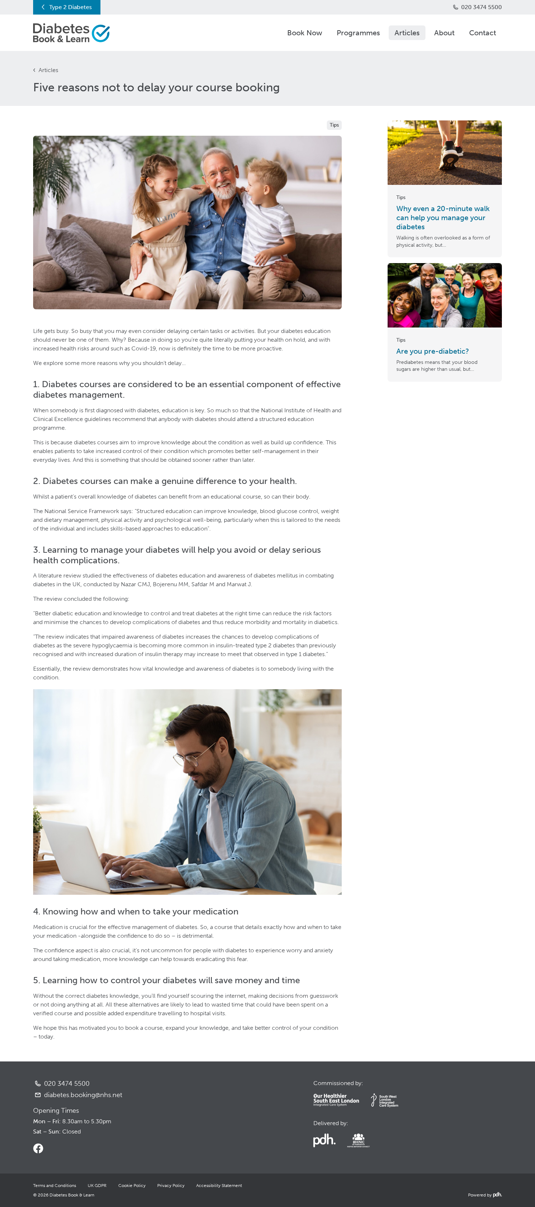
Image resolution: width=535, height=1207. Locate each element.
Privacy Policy (171, 1185)
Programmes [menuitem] (358, 32)
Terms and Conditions (54, 1185)
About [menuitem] (444, 32)
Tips (334, 125)
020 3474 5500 (481, 7)
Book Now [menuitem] (304, 32)
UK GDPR (97, 1185)
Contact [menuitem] (482, 32)
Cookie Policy (132, 1185)
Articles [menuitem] (407, 32)
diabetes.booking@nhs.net (83, 1095)
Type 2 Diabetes (70, 7)
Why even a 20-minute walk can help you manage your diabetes (443, 217)
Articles (48, 70)
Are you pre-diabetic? (432, 351)
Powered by (484, 1195)
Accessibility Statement (219, 1185)
